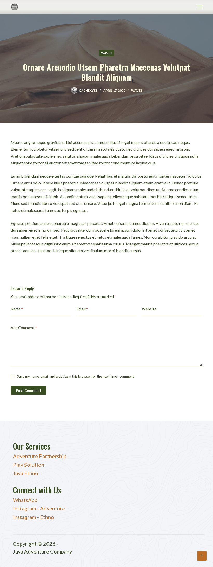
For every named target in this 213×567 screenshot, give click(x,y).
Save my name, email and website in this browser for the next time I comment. (76, 376)
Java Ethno (25, 473)
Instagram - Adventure (39, 508)
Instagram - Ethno (33, 517)
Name (17, 309)
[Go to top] (202, 556)
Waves (106, 53)
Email (82, 309)
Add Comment (24, 327)
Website (149, 309)
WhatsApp (25, 500)
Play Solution (28, 464)
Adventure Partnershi (38, 456)
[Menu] (199, 7)
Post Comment (28, 390)
